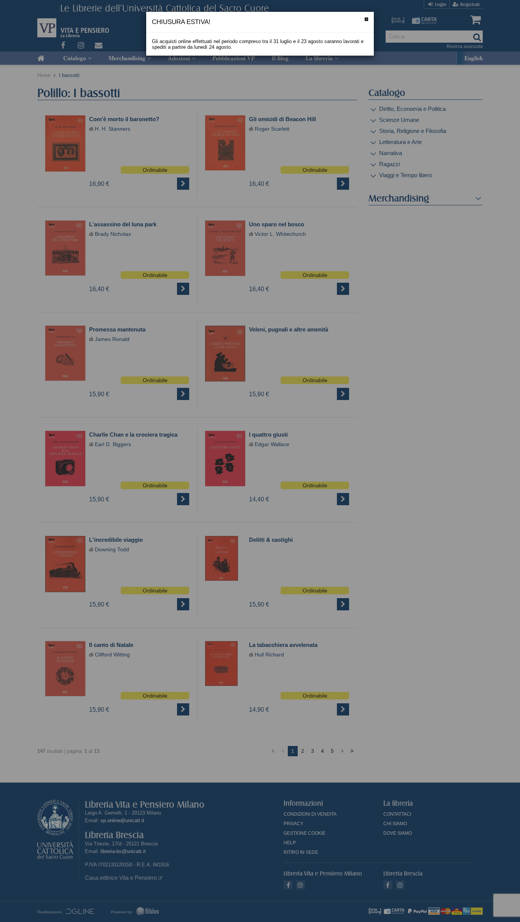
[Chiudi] (366, 19)
